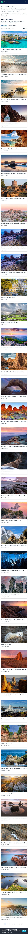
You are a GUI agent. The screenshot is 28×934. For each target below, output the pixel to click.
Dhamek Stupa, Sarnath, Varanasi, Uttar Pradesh (13, 198)
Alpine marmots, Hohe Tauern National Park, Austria (14, 545)
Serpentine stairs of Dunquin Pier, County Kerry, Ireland (14, 892)
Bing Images (4, 25)
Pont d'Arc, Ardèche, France (8, 297)
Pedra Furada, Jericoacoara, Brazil (9, 124)
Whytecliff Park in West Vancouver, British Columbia (14, 99)
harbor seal (18, 9)
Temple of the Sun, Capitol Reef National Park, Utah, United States (14, 669)
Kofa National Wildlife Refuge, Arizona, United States (14, 421)
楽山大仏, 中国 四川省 (6, 743)
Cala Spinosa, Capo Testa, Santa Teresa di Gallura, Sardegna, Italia (14, 148)
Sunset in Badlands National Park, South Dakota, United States (14, 223)
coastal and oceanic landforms (9, 13)
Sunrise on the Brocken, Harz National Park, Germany (14, 446)
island (19, 13)
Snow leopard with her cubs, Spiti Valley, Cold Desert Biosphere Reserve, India (14, 842)
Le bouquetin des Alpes (7, 471)
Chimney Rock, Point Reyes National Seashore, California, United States (14, 917)
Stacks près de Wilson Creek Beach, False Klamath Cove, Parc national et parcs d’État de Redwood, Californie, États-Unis (14, 173)
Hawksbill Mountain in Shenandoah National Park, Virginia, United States (14, 347)
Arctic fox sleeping (6, 644)
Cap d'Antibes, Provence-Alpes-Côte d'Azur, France (14, 867)
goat (3, 9)
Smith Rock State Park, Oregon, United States (12, 371)
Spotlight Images (12, 25)
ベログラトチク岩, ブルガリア (8, 793)
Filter (25, 28)
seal (24, 9)
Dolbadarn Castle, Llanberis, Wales (9, 322)
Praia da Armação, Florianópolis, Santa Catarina (13, 719)
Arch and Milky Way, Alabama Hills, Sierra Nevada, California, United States (14, 396)
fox (12, 9)
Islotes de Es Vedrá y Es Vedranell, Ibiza (11, 520)
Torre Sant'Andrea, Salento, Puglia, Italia (11, 49)
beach (18, 11)
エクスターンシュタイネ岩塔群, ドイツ (10, 595)
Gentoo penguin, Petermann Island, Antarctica (12, 570)
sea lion (3, 11)
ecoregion (4, 16)
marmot (8, 9)
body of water (11, 11)
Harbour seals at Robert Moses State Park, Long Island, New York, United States (14, 768)
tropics (24, 13)
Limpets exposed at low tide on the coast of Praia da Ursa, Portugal (14, 248)
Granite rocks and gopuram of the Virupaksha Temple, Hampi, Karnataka (14, 694)
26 (22, 924)
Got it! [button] (24, 930)
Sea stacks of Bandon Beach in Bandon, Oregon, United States (14, 818)
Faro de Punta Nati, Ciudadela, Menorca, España (13, 619)
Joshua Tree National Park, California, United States (14, 74)
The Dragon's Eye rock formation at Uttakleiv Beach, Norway (14, 495)
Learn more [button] (9, 932)
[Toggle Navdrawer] (25, 2)
